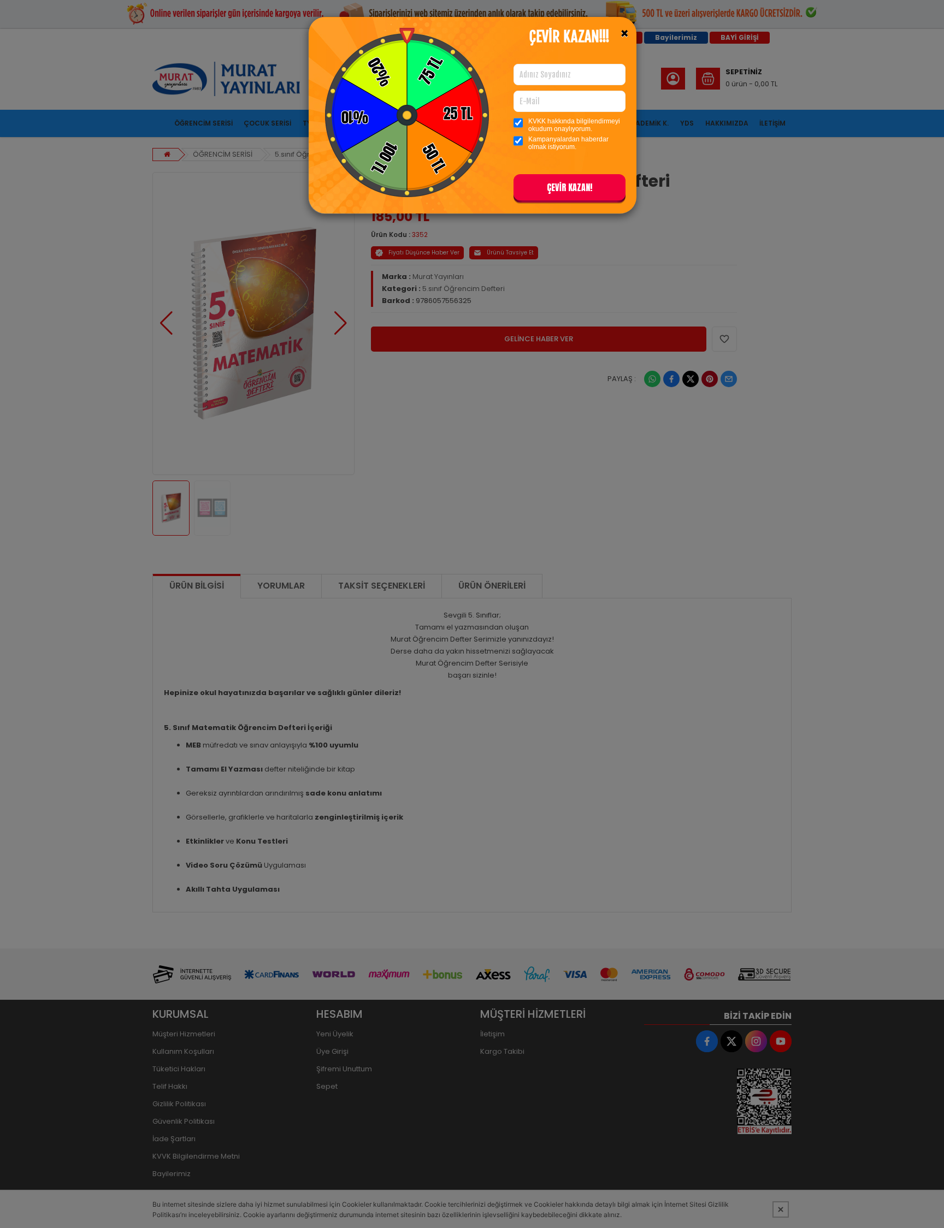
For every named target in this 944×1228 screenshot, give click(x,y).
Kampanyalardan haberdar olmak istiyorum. (568, 143)
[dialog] (472, 614)
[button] (570, 189)
